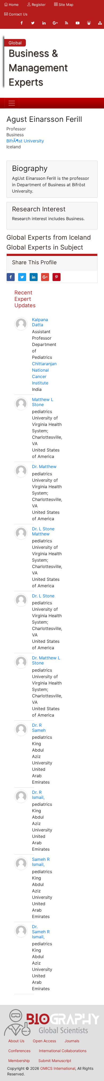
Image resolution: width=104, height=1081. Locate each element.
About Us (16, 1041)
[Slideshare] (89, 23)
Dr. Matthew (44, 466)
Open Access (44, 1041)
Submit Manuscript (54, 1060)
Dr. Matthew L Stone (46, 660)
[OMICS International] (52, 1022)
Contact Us (17, 14)
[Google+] (55, 23)
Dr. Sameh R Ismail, (41, 931)
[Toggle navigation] (11, 103)
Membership (19, 1060)
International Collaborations (62, 1050)
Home (13, 4)
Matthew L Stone (42, 402)
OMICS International (57, 1068)
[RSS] (66, 23)
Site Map (65, 4)
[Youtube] (78, 23)
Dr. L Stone (43, 595)
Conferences (19, 1050)
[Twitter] (33, 23)
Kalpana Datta (40, 322)
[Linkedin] (44, 23)
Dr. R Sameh (39, 727)
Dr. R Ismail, (38, 795)
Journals (72, 1041)
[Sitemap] (100, 23)
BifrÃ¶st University (25, 140)
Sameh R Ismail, (41, 862)
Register (38, 4)
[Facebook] (22, 23)
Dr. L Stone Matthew (43, 531)
